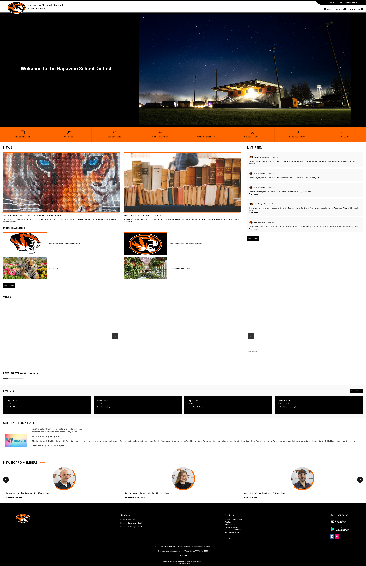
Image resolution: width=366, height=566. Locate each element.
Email (340, 3)
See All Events (356, 391)
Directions (228, 538)
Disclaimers (183, 555)
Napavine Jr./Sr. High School (131, 527)
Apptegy (187, 563)
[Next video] (251, 336)
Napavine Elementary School (131, 523)
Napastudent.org (352, 3)
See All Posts (253, 238)
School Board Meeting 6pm (288, 407)
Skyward (332, 3)
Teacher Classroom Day (16, 407)
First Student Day (104, 407)
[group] (64, 483)
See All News (9, 285)
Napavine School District (129, 519)
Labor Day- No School (196, 407)
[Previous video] (115, 336)
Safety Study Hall (47, 429)
